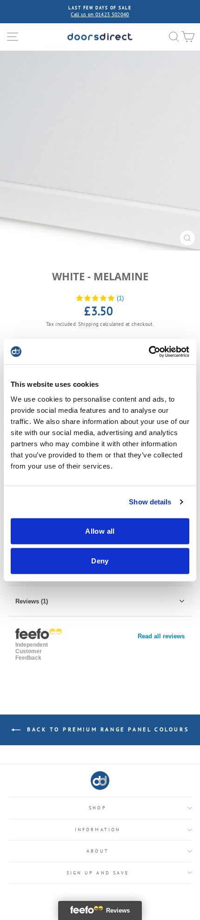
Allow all (99, 531)
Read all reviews (161, 636)
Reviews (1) (31, 601)
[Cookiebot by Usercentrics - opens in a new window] (148, 351)
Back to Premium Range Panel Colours (106, 729)
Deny (100, 560)
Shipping (88, 324)
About (97, 851)
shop (97, 808)
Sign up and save (98, 873)
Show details (150, 502)
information (97, 830)
